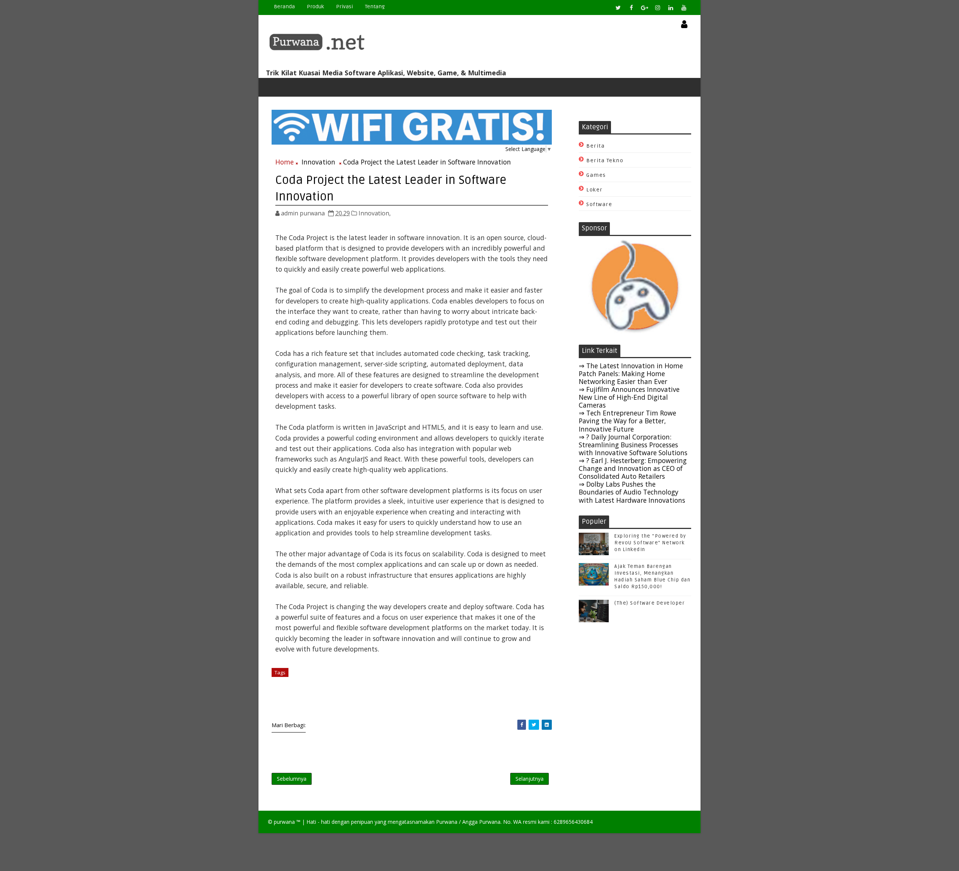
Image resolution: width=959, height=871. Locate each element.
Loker (594, 190)
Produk (315, 6)
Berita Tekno (604, 160)
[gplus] (644, 7)
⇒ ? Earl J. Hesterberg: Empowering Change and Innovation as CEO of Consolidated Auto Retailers (633, 468)
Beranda (284, 6)
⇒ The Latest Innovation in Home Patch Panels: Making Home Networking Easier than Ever (631, 373)
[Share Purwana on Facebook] (521, 725)
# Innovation (307, 672)
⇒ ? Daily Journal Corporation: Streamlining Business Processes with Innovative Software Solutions (633, 444)
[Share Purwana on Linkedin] (547, 725)
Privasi (344, 6)
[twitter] (618, 7)
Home (284, 161)
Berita (595, 146)
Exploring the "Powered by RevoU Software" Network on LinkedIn (650, 543)
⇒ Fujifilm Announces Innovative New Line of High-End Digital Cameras (629, 397)
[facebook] (631, 7)
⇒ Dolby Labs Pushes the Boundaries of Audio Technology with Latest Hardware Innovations (632, 492)
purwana (284, 821)
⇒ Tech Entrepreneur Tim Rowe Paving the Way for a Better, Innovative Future (627, 420)
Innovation (318, 161)
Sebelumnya (291, 778)
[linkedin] (670, 7)
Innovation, (375, 213)
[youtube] (683, 7)
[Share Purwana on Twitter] (534, 725)
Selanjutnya (529, 778)
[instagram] (657, 7)
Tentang (375, 6)
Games (596, 175)
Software (599, 204)
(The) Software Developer (649, 603)
